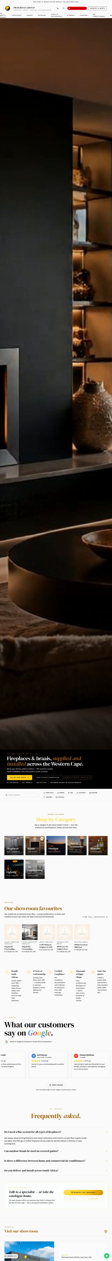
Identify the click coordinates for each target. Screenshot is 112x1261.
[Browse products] (63, 8)
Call (74, 1199)
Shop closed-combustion (47, 777)
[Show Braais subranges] (42, 838)
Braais (30, 15)
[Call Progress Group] (57, 8)
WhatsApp (95, 1199)
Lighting (84, 15)
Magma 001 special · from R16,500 (78, 777)
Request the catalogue (84, 1192)
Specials (61, 797)
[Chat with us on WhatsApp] (106, 1255)
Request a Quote (97, 8)
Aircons (94, 793)
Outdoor (42, 15)
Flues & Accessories (56, 15)
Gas (71, 793)
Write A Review (57, 1085)
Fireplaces (17, 15)
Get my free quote (18, 777)
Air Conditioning (99, 15)
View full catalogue (94, 917)
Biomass (71, 15)
